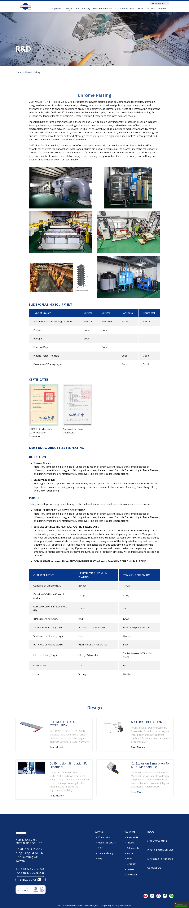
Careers (130, 869)
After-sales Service (106, 842)
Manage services (181, 904)
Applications (57, 8)
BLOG (140, 8)
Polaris (115, 905)
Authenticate (133, 848)
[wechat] (171, 896)
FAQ (100, 858)
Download (132, 874)
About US (150, 8)
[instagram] (158, 896)
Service (69, 8)
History (130, 842)
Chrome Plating (105, 853)
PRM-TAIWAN (125, 905)
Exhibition (131, 863)
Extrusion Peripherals (125, 8)
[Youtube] (146, 896)
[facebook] (165, 896)
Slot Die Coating (83, 8)
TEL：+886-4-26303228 (30, 869)
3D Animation (104, 837)
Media (130, 853)
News (129, 858)
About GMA (132, 837)
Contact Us (163, 8)
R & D (100, 848)
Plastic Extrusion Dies (102, 8)
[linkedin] (152, 896)
